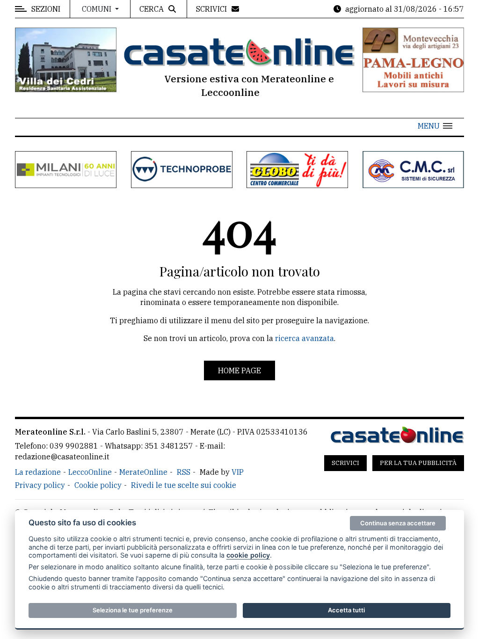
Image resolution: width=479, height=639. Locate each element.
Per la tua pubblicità (418, 463)
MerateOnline (143, 472)
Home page (239, 370)
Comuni (97, 9)
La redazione (38, 472)
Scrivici (345, 463)
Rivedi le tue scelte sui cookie (183, 485)
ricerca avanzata (304, 338)
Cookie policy (98, 485)
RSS (183, 472)
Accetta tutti (346, 610)
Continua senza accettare (397, 523)
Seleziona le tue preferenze (133, 610)
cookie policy (248, 555)
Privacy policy (40, 485)
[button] (435, 125)
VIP (238, 472)
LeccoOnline (90, 472)
